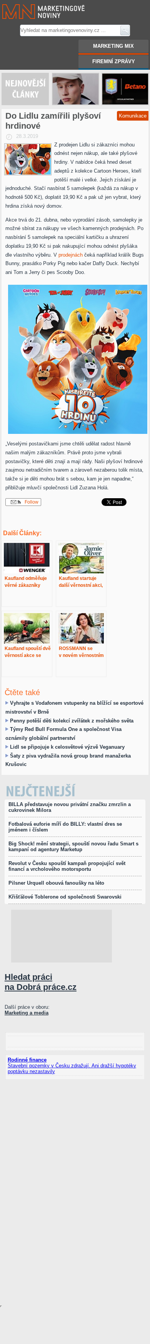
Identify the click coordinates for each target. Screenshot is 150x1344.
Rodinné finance (27, 1060)
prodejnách (70, 255)
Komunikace (133, 116)
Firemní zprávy (113, 61)
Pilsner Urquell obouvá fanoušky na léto (56, 883)
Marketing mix (113, 46)
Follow (30, 502)
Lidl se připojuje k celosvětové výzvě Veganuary (67, 747)
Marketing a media (26, 1013)
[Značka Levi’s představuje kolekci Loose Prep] (75, 89)
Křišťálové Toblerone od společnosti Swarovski (65, 897)
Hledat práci (41, 982)
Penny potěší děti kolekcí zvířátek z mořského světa (71, 721)
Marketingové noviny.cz (34, 3)
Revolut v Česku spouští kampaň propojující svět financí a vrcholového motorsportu (66, 866)
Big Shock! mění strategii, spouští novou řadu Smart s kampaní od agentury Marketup (73, 846)
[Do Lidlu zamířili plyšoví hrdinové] (28, 159)
